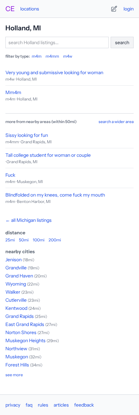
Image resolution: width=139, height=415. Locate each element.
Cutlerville (16, 300)
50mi (24, 239)
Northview (16, 349)
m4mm (52, 56)
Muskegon (16, 357)
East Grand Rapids (24, 324)
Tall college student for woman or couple (48, 155)
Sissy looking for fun (26, 135)
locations (29, 9)
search (122, 42)
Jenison (13, 260)
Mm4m (13, 92)
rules (43, 405)
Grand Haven (19, 276)
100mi (39, 239)
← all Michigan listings (28, 220)
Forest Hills (17, 365)
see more (14, 374)
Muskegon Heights (25, 340)
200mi (55, 239)
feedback (84, 405)
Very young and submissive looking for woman (54, 72)
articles (61, 405)
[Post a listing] (114, 8)
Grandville (16, 268)
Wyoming (15, 284)
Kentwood (16, 308)
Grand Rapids (19, 316)
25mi (10, 239)
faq (29, 405)
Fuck (10, 175)
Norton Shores (20, 332)
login (128, 9)
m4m (36, 56)
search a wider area (116, 121)
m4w (67, 56)
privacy (12, 405)
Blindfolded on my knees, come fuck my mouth (55, 195)
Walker (12, 292)
